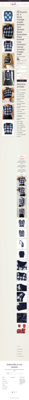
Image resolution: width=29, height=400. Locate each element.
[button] (3, 4)
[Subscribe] (22, 373)
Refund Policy (4, 381)
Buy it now (22, 80)
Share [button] (19, 346)
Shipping (22, 60)
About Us (3, 379)
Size (17, 69)
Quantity (18, 73)
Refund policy (4, 388)
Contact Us (13, 377)
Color (17, 65)
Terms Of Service (5, 383)
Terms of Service (5, 386)
